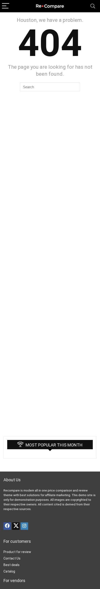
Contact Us (11, 558)
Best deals (11, 565)
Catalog (9, 571)
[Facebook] (7, 526)
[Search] (92, 6)
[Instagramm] (24, 526)
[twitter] (16, 526)
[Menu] (5, 6)
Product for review (17, 552)
